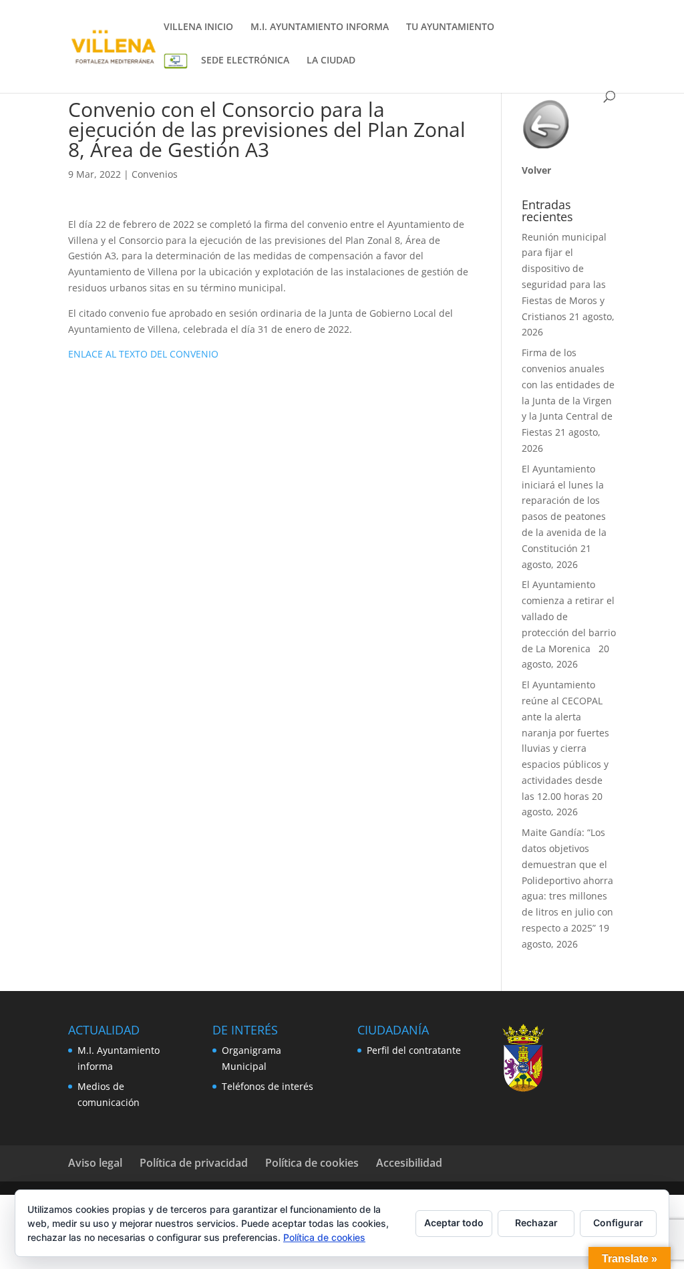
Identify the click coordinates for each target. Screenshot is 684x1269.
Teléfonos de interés (267, 1086)
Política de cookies (312, 1162)
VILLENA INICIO (198, 27)
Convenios (155, 174)
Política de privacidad (194, 1162)
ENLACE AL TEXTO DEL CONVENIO (143, 353)
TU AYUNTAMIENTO (450, 27)
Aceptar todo (454, 1222)
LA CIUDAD (331, 60)
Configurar (618, 1222)
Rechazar (536, 1222)
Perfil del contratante (414, 1050)
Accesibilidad (409, 1162)
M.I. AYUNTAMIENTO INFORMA (319, 27)
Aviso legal (95, 1162)
